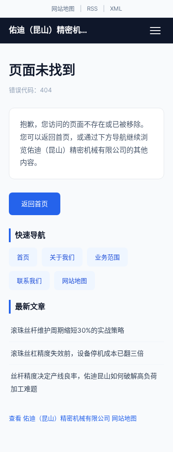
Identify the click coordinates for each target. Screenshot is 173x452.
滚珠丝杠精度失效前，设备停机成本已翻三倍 (77, 353)
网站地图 (63, 8)
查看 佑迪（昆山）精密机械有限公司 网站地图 (73, 418)
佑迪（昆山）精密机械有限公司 (51, 30)
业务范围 (107, 257)
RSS (92, 8)
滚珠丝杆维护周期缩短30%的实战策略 (67, 330)
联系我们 (29, 280)
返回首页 (34, 204)
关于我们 (62, 257)
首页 (23, 257)
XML (116, 8)
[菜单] (155, 31)
